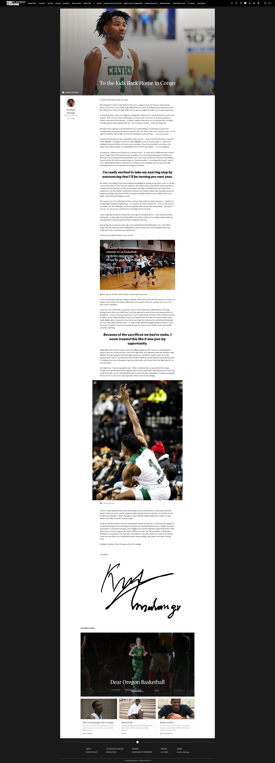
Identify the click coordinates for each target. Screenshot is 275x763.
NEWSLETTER (111, 752)
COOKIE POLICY (92, 752)
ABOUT (88, 749)
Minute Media (133, 760)
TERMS (179, 749)
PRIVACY (164, 749)
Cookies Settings (183, 752)
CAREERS (135, 749)
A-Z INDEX (164, 752)
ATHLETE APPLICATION (114, 749)
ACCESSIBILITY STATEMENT (142, 752)
